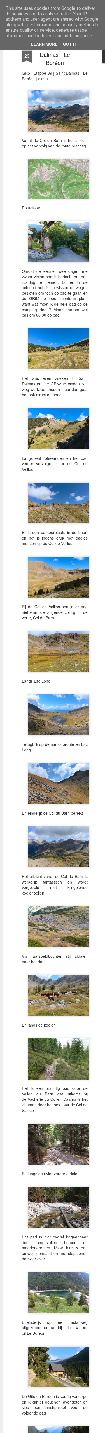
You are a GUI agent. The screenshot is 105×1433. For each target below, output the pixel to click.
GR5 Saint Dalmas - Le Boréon (55, 54)
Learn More (44, 44)
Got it (69, 44)
